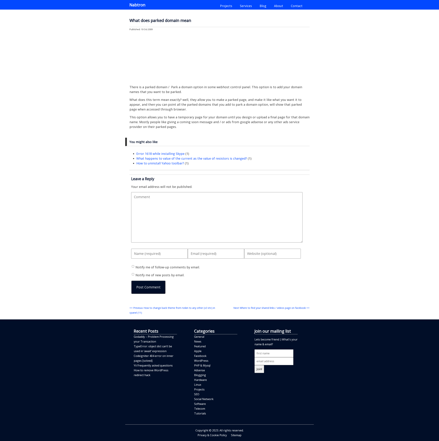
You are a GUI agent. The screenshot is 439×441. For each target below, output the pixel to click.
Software (200, 404)
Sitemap (236, 435)
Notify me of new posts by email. (159, 275)
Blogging (200, 375)
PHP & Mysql (202, 365)
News (197, 341)
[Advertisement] (219, 58)
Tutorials (200, 413)
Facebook (200, 356)
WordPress (201, 361)
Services (246, 6)
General (199, 337)
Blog (263, 6)
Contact (296, 6)
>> (271, 307)
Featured (200, 346)
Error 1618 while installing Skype (160, 154)
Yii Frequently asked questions (153, 365)
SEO (196, 394)
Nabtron (137, 5)
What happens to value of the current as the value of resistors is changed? (191, 158)
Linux (197, 385)
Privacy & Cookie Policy (212, 435)
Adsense (199, 370)
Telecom (199, 409)
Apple (197, 351)
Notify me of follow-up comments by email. (167, 267)
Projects (226, 6)
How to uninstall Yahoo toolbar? (160, 163)
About (278, 6)
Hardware (200, 380)
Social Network (203, 399)
